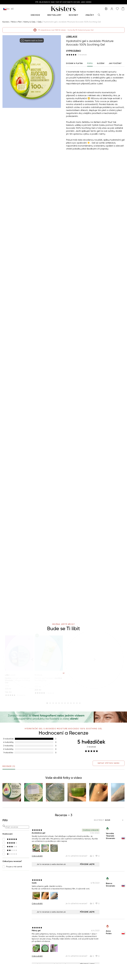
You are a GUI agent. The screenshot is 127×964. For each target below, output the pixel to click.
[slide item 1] (47, 703)
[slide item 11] (77, 703)
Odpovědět (37, 856)
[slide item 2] (50, 703)
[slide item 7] (65, 703)
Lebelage (71, 36)
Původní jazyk (87, 864)
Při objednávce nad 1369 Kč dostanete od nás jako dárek (63, 2)
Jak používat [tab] (115, 63)
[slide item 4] (56, 703)
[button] (11, 792)
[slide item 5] (59, 703)
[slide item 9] (71, 703)
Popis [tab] (90, 63)
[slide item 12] (80, 703)
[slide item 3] (53, 703)
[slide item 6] (62, 703)
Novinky (73, 15)
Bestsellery (54, 15)
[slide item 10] (74, 703)
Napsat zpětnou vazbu (108, 763)
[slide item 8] (68, 703)
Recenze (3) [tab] (8, 766)
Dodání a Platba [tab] (74, 63)
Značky (90, 15)
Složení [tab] (100, 63)
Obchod (35, 15)
